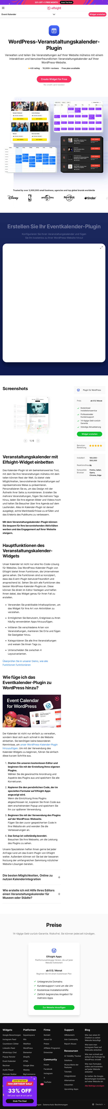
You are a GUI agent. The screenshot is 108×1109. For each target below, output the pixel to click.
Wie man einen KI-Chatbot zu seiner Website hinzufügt (93, 1037)
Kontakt (47, 1035)
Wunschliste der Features (71, 1066)
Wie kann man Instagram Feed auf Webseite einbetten (93, 1047)
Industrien (68, 1085)
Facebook (48, 1069)
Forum (46, 1065)
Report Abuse (70, 1044)
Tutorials (68, 1072)
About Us (48, 1039)
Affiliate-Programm (52, 1048)
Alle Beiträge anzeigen (94, 1086)
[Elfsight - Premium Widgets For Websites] (54, 8)
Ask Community (71, 1039)
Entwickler (48, 1052)
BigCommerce (29, 1074)
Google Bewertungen (12, 1035)
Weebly (26, 1070)
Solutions (68, 1060)
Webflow (27, 1044)
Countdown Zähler (11, 1044)
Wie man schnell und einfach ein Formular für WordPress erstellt (95, 1057)
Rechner (6, 1065)
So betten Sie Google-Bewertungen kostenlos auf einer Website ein (95, 1079)
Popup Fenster (9, 1057)
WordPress (28, 1048)
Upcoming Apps (71, 1089)
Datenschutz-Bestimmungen (55, 1105)
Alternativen (69, 1080)
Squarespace (29, 1035)
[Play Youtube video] (32, 711)
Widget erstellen (97, 14)
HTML (25, 1061)
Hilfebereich (69, 1035)
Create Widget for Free (54, 79)
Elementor (27, 1052)
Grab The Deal (20, 1101)
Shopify (26, 1057)
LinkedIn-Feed (9, 1048)
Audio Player (8, 1070)
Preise (46, 1044)
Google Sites (28, 1065)
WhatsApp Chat (10, 1052)
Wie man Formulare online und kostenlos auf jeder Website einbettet (94, 1068)
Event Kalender (9, 14)
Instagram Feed (9, 1039)
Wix (24, 1039)
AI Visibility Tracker (72, 1056)
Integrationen (70, 1076)
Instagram (48, 1073)
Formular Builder (9, 1074)
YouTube (47, 1082)
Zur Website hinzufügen (54, 1007)
